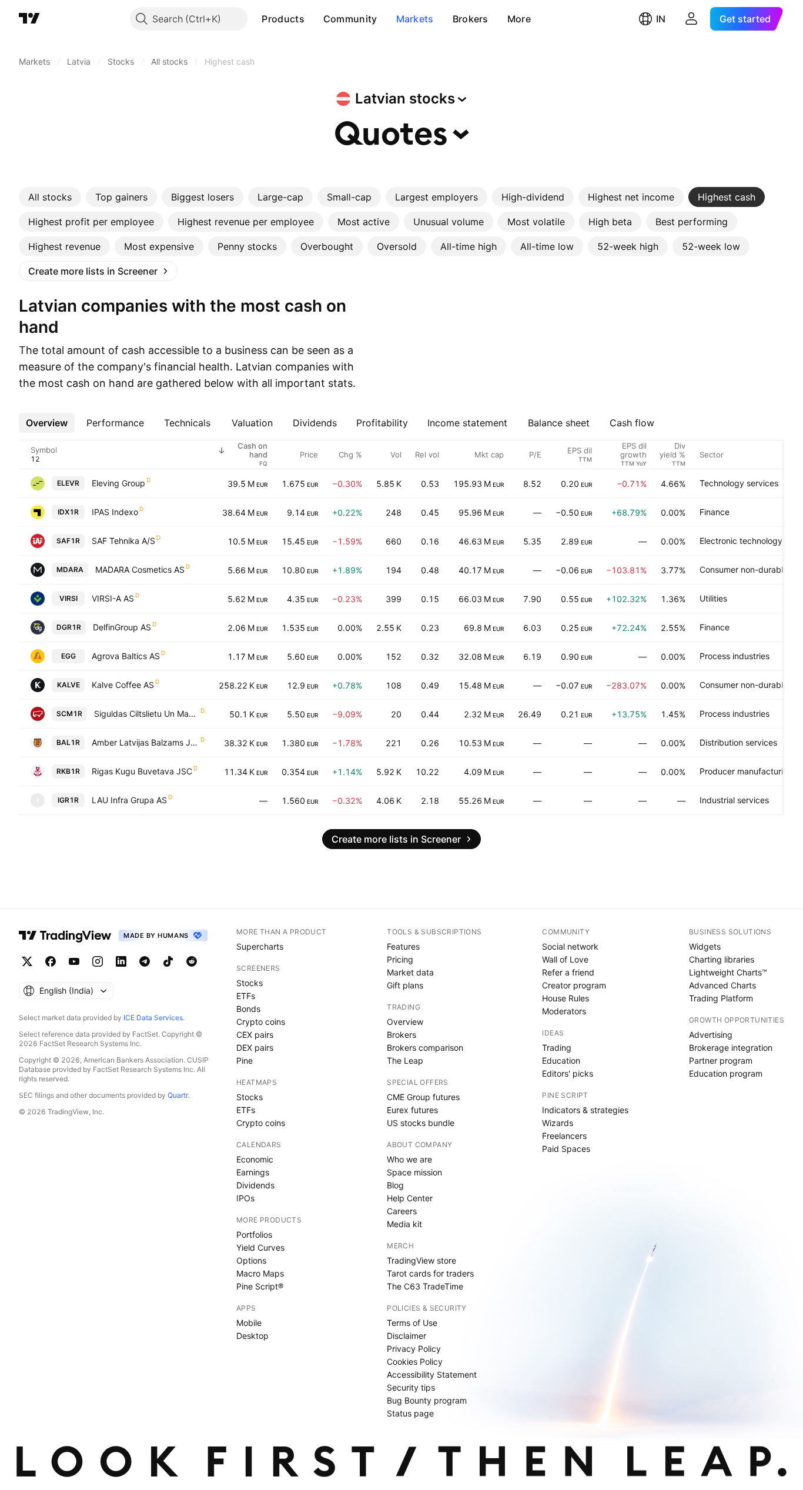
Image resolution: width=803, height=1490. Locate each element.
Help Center (410, 1198)
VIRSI (68, 598)
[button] (313, 19)
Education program (725, 1073)
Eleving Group (118, 483)
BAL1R (68, 742)
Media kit (404, 1224)
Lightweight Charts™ (728, 972)
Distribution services (738, 742)
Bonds (248, 1009)
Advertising (710, 1035)
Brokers (471, 19)
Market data (410, 972)
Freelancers (564, 1136)
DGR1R (68, 627)
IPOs (245, 1198)
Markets (415, 19)
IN (660, 19)
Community (350, 19)
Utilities (713, 598)
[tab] (50, 197)
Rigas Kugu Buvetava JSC (142, 771)
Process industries (734, 656)
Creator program (574, 985)
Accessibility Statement (432, 1374)
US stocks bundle (420, 1123)
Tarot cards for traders (430, 1273)
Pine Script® (259, 1286)
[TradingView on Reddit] (191, 961)
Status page (410, 1413)
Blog (395, 1185)
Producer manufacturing (746, 771)
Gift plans (405, 985)
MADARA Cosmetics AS (140, 569)
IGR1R (68, 800)
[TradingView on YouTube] (74, 961)
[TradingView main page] (29, 19)
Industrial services (734, 800)
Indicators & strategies (585, 1110)
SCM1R (69, 713)
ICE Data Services (153, 1017)
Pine (244, 1060)
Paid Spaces (566, 1149)
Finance (715, 512)
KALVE (68, 684)
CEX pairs (254, 1035)
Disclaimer (406, 1336)
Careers (402, 1211)
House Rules (565, 998)
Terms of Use (412, 1323)
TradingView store (421, 1260)
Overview (405, 1022)
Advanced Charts (722, 985)
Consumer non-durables (746, 569)
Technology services (739, 483)
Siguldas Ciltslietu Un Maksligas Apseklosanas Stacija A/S (146, 714)
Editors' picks (567, 1073)
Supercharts (259, 946)
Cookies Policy (415, 1362)
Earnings (252, 1172)
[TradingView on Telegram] (144, 961)
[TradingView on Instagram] (97, 961)
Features (403, 946)
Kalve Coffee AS (123, 685)
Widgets (705, 946)
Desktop (252, 1336)
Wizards (557, 1123)
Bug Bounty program (427, 1400)
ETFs (245, 996)
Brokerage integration (730, 1048)
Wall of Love (565, 959)
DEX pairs (254, 1048)
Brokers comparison (425, 1048)
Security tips (411, 1387)
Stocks (249, 983)
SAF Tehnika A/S (123, 541)
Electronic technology (741, 541)
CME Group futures (423, 1097)
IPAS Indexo (115, 512)
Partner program (720, 1060)
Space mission (414, 1172)
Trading (556, 1048)
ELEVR (68, 483)
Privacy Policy (414, 1349)
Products (283, 19)
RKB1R (68, 771)
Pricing (400, 959)
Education (561, 1060)
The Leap (405, 1060)
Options (251, 1260)
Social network (570, 946)
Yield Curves (260, 1247)
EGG (68, 656)
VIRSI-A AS (113, 598)
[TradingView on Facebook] (50, 961)
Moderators (564, 1011)
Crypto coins (260, 1022)
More (519, 19)
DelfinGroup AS (122, 627)
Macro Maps (260, 1273)
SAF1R (68, 540)
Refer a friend (568, 972)
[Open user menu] (691, 19)
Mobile (249, 1323)
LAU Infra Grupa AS (129, 800)
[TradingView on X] (27, 961)
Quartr (178, 1095)
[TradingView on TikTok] (168, 961)
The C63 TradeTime (425, 1286)
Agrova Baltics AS (126, 656)
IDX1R (68, 511)
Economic (254, 1159)
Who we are (409, 1159)
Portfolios (254, 1235)
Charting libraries (721, 959)
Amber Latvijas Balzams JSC (145, 742)
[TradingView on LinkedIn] (121, 961)
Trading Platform (721, 998)
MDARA (69, 569)
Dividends (255, 1185)
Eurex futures (412, 1110)
